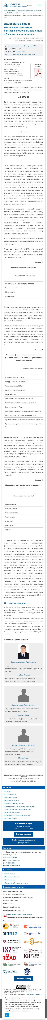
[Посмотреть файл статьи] (38, 73)
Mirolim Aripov (23, 758)
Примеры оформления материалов (17, 815)
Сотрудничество (10, 794)
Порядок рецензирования (14, 803)
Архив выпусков (10, 874)
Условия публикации (12, 812)
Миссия (7, 791)
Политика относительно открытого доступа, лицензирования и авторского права (20, 808)
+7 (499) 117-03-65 (10, 857)
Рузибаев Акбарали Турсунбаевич (23, 662)
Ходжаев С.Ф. (21, 46)
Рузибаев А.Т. (11, 46)
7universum (12, 860)
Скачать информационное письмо (19, 914)
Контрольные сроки (12, 800)
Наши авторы (10, 880)
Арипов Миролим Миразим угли (23, 745)
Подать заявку (24, 834)
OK (7, 1015)
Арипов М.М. (32, 46)
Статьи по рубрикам (12, 877)
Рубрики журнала (11, 797)
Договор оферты (11, 818)
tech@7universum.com (12, 866)
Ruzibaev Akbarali (23, 675)
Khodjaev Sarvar (23, 715)
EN (31, 5)
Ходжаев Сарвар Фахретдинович (23, 705)
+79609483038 (9, 863)
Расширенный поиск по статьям (16, 883)
